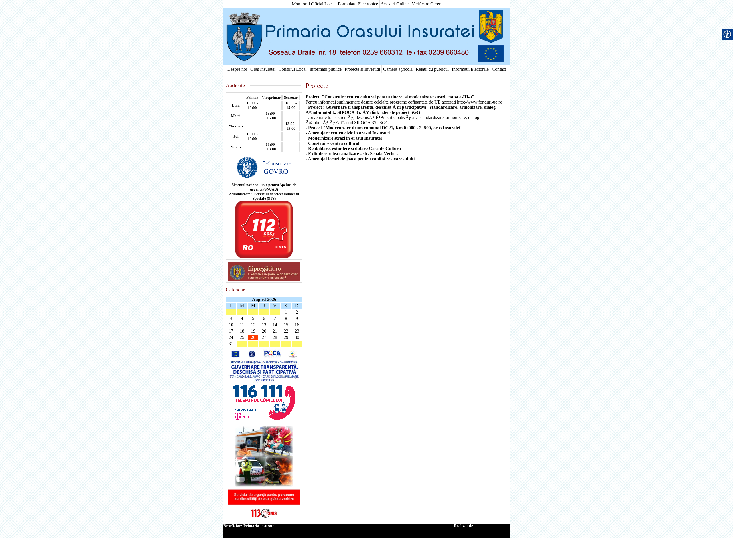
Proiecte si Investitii (362, 69)
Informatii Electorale (470, 69)
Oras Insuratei (262, 69)
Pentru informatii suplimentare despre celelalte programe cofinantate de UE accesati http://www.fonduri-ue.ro (404, 102)
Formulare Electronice (358, 3)
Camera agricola (398, 69)
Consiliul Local (292, 69)
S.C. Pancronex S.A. (492, 526)
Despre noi (237, 69)
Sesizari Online (395, 3)
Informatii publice (326, 69)
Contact (499, 69)
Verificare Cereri (427, 3)
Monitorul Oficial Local (313, 3)
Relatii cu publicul (432, 69)
